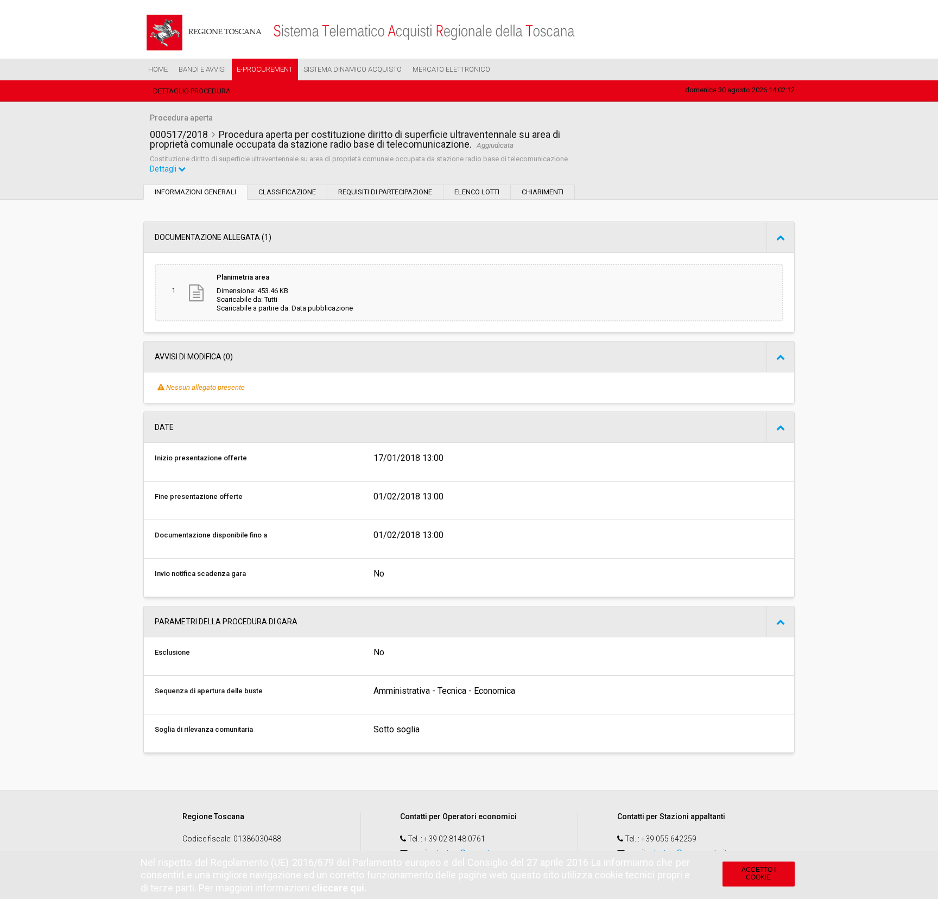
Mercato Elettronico (451, 69)
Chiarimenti (542, 192)
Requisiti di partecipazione (385, 192)
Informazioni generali (195, 192)
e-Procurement (265, 69)
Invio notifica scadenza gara (200, 573)
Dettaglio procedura (192, 91)
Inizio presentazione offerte (201, 458)
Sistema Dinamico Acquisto (352, 69)
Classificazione (287, 192)
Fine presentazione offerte (199, 496)
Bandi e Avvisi (202, 69)
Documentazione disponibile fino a (211, 535)
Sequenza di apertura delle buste (209, 691)
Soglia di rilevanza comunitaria (204, 729)
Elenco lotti (476, 192)
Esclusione (172, 652)
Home (158, 69)
